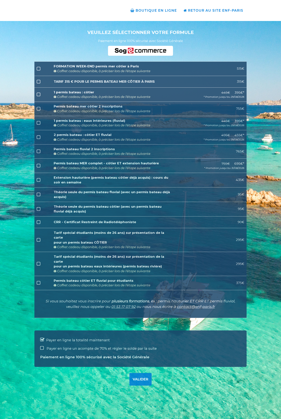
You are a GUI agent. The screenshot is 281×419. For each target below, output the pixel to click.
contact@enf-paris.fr (196, 306)
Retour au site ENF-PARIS (215, 10)
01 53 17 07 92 (123, 306)
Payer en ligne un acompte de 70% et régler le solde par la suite (101, 348)
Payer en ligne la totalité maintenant (77, 340)
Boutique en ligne (155, 10)
